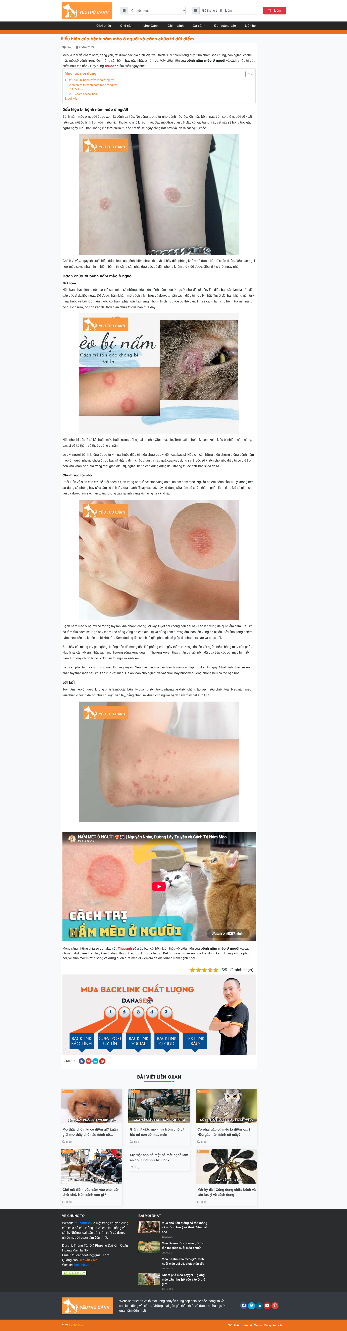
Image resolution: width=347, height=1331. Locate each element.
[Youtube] (267, 1306)
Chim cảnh (176, 25)
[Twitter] (251, 1306)
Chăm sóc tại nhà (86, 93)
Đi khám (80, 89)
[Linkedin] (259, 1306)
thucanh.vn (81, 1265)
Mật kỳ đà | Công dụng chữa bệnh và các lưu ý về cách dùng (226, 1192)
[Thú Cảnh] (87, 10)
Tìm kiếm (274, 10)
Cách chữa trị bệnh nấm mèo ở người (92, 85)
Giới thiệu (103, 25)
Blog (69, 47)
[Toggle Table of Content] (246, 74)
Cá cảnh (199, 25)
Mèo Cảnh (151, 25)
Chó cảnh (127, 25)
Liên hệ (250, 25)
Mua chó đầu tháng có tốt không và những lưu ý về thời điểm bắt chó (184, 1227)
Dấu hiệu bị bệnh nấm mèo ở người (91, 80)
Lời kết (72, 98)
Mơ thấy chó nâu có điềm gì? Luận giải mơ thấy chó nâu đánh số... (90, 1132)
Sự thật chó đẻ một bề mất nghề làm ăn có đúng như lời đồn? (159, 1157)
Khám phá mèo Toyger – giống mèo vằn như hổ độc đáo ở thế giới (183, 1279)
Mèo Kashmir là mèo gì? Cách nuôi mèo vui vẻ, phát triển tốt (183, 1261)
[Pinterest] (275, 1306)
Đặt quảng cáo (225, 25)
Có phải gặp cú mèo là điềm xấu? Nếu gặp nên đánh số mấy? (223, 1132)
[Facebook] (243, 1306)
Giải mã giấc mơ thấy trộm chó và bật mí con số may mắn (157, 1132)
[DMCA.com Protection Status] (74, 1273)
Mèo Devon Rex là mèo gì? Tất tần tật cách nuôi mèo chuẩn (183, 1245)
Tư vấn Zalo (88, 1260)
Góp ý (258, 1325)
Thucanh (111, 65)
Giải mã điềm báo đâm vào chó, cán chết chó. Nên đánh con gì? (90, 1192)
